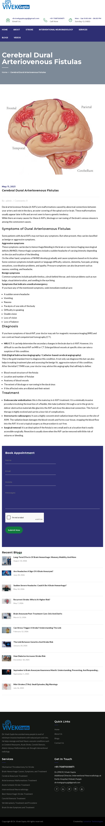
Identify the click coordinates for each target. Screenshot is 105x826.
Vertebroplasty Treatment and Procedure (19, 803)
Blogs (5, 37)
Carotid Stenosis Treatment (13, 798)
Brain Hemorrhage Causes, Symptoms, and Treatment (24, 771)
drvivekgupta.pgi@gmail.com (67, 782)
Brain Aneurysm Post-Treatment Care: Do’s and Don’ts (37, 613)
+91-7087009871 (57, 18)
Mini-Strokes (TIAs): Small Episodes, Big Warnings (35, 684)
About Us (58, 734)
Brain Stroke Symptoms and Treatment (18, 807)
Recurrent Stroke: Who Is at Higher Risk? (31, 599)
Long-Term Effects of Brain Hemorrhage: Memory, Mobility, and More (44, 557)
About (16, 30)
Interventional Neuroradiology (56, 30)
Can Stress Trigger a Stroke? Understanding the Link (37, 628)
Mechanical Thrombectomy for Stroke (18, 767)
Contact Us (59, 743)
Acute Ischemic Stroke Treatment (16, 785)
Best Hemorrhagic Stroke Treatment (17, 794)
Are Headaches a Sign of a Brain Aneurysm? (33, 571)
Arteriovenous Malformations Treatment (19, 780)
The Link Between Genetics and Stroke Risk (33, 642)
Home (5, 30)
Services (83, 30)
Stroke (29, 30)
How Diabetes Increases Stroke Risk (29, 656)
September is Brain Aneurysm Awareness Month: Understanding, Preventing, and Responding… (56, 670)
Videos (17, 37)
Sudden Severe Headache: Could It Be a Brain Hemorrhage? (39, 585)
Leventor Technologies (93, 821)
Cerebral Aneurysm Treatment (15, 776)
